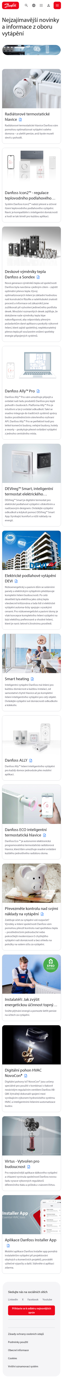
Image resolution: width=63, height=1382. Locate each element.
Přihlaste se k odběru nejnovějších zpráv (31, 1310)
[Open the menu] (57, 5)
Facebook (33, 1299)
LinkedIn (13, 1299)
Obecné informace (18, 1350)
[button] (41, 5)
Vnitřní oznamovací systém (23, 1366)
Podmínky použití (18, 1342)
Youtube (47, 1299)
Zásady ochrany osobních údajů (26, 1334)
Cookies (12, 1358)
